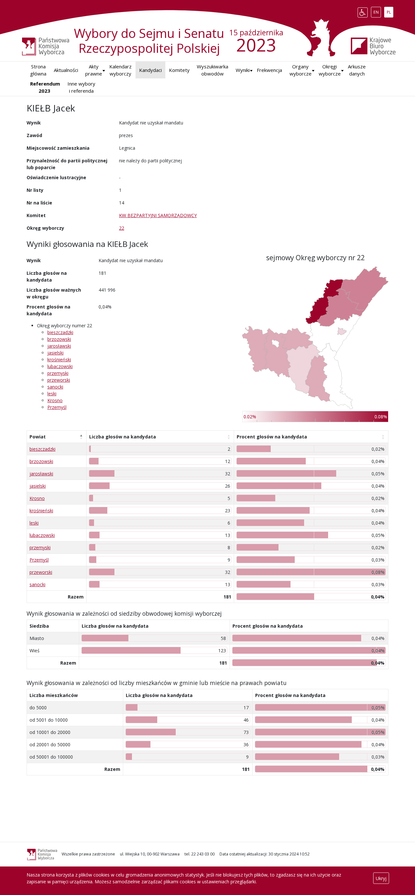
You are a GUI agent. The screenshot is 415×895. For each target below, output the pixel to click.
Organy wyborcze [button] (301, 70)
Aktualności (66, 70)
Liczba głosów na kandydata (122, 437)
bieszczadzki (60, 332)
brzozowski (59, 339)
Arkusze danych (357, 70)
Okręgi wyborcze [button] (330, 70)
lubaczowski (60, 366)
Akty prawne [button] (93, 70)
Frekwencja (269, 70)
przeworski (58, 380)
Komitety (179, 70)
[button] (242, 70)
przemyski (57, 373)
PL (389, 11)
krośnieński (59, 359)
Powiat (38, 437)
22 (121, 228)
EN (377, 11)
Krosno (55, 400)
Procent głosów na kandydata (272, 437)
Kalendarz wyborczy (120, 70)
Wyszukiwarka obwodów (212, 70)
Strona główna (38, 70)
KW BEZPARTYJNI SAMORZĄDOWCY (158, 215)
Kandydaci (150, 70)
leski (51, 393)
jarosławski (59, 346)
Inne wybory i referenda (81, 87)
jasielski (55, 353)
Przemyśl (56, 407)
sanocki (55, 387)
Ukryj (381, 878)
